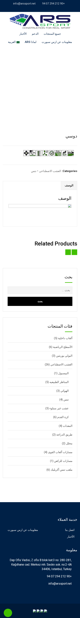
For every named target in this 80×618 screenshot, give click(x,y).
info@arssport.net (24, 3)
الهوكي (64, 390)
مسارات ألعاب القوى (60, 452)
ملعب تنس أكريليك (61, 469)
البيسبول (63, 373)
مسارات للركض (63, 461)
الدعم (35, 33)
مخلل (69, 443)
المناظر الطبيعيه (59, 382)
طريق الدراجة (64, 434)
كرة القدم (63, 417)
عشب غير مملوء (59, 408)
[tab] (69, 185)
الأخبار (23, 33)
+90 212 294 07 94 (53, 3)
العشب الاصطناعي (50, 171)
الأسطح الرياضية (62, 347)
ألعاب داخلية (65, 338)
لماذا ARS (30, 42)
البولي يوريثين (64, 355)
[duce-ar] (40, 81)
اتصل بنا (69, 530)
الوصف (69, 185)
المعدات (67, 426)
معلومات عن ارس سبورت (57, 42)
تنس (33, 171)
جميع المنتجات (52, 33)
